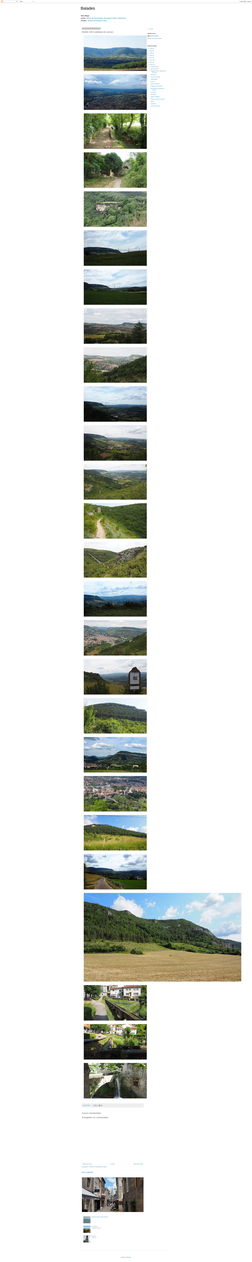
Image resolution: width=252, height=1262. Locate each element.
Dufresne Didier (154, 36)
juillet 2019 (154, 66)
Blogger (129, 1257)
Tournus (93, 1236)
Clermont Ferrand (155, 77)
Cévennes (153, 103)
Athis (105, 21)
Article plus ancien (138, 1164)
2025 (150, 50)
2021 (150, 60)
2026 (150, 48)
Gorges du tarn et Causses (158, 99)
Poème (114, 18)
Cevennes (153, 92)
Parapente (153, 94)
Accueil (113, 1164)
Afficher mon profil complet (155, 38)
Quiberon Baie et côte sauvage (99, 1217)
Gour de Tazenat (155, 84)
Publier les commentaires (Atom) (98, 1167)
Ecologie (107, 18)
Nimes (152, 81)
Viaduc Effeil (154, 79)
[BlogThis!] (96, 1105)
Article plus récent (87, 1164)
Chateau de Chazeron (157, 86)
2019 (150, 64)
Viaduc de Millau (155, 96)
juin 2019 (153, 69)
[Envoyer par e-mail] (94, 1105)
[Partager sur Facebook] (100, 1105)
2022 (150, 57)
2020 (150, 62)
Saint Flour (153, 74)
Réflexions (122, 18)
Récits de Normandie (94, 18)
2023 (150, 55)
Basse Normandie (94, 21)
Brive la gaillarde (87, 1172)
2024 (150, 53)
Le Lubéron (94, 1226)
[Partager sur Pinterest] (101, 1105)
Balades (88, 8)
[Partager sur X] (98, 1105)
